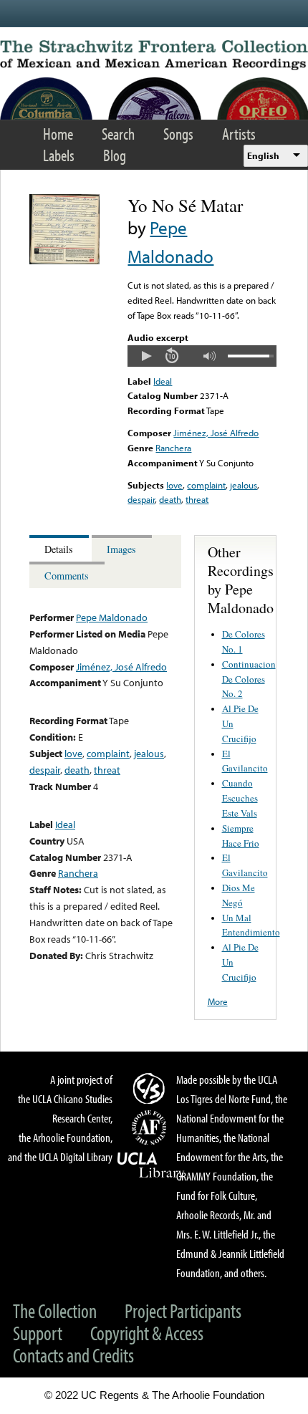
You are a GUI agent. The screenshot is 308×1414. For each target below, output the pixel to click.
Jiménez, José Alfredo (216, 432)
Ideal (162, 381)
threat (197, 499)
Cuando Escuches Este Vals (240, 797)
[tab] (60, 548)
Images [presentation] (121, 549)
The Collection (55, 1310)
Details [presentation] (58, 549)
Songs (178, 133)
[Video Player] (201, 356)
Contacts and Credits (73, 1354)
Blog (114, 155)
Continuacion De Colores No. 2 (249, 679)
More (218, 1001)
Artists (239, 133)
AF (151, 1127)
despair (141, 499)
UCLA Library (151, 1165)
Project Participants (183, 1310)
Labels (58, 155)
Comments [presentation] (66, 575)
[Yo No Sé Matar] (64, 260)
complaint (206, 485)
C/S (151, 1088)
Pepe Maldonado (112, 617)
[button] (146, 356)
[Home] (154, 55)
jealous (243, 485)
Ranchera (173, 447)
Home (58, 133)
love (174, 485)
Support (37, 1332)
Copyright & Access (146, 1332)
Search (118, 133)
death (170, 499)
